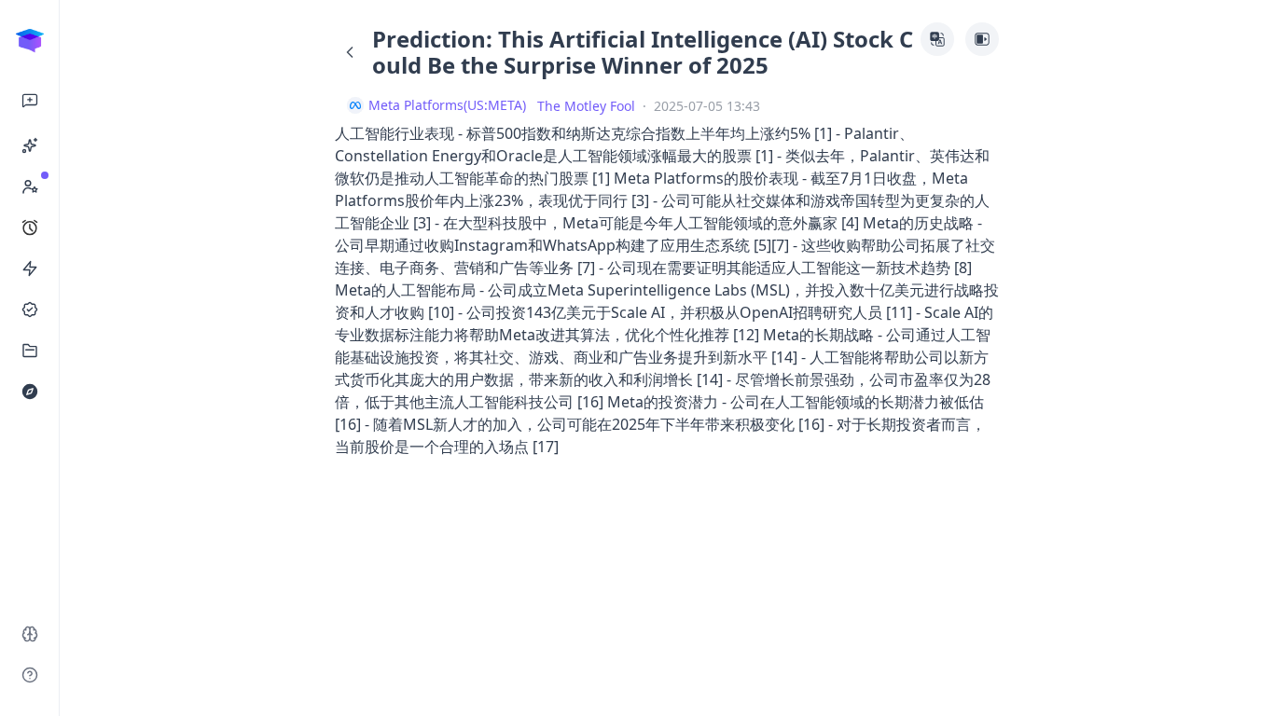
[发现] (29, 391)
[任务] (29, 227)
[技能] (29, 268)
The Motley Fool (586, 106)
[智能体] (29, 145)
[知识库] (29, 350)
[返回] (350, 52)
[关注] (29, 309)
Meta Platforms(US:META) (447, 105)
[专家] (29, 186)
